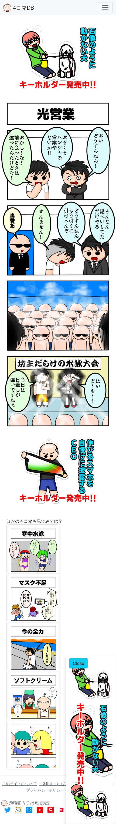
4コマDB (22, 7)
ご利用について (53, 783)
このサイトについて (19, 783)
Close (78, 663)
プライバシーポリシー (45, 790)
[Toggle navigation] (105, 7)
